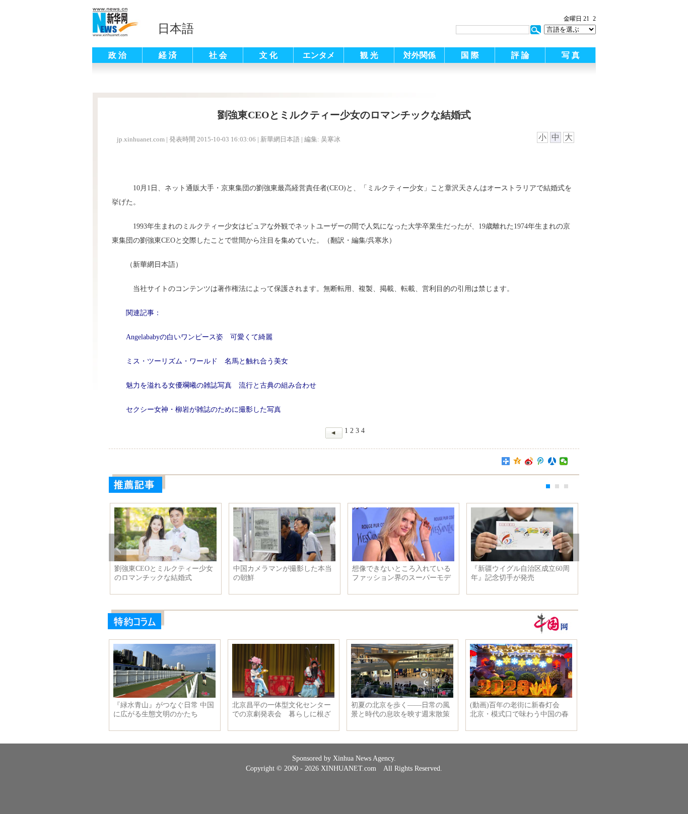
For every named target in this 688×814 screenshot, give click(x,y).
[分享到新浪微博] (529, 461)
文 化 (268, 55)
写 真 (571, 55)
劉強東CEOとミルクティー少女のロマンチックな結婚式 (163, 573)
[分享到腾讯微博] (540, 461)
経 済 (168, 55)
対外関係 (419, 55)
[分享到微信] (564, 461)
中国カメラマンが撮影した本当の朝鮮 (282, 573)
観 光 (369, 55)
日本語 (176, 28)
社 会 (218, 55)
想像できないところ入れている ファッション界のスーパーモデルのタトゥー (403, 573)
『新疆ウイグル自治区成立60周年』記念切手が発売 (520, 573)
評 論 (520, 55)
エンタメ (319, 55)
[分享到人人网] (552, 461)
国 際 (470, 55)
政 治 (117, 55)
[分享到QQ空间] (517, 461)
